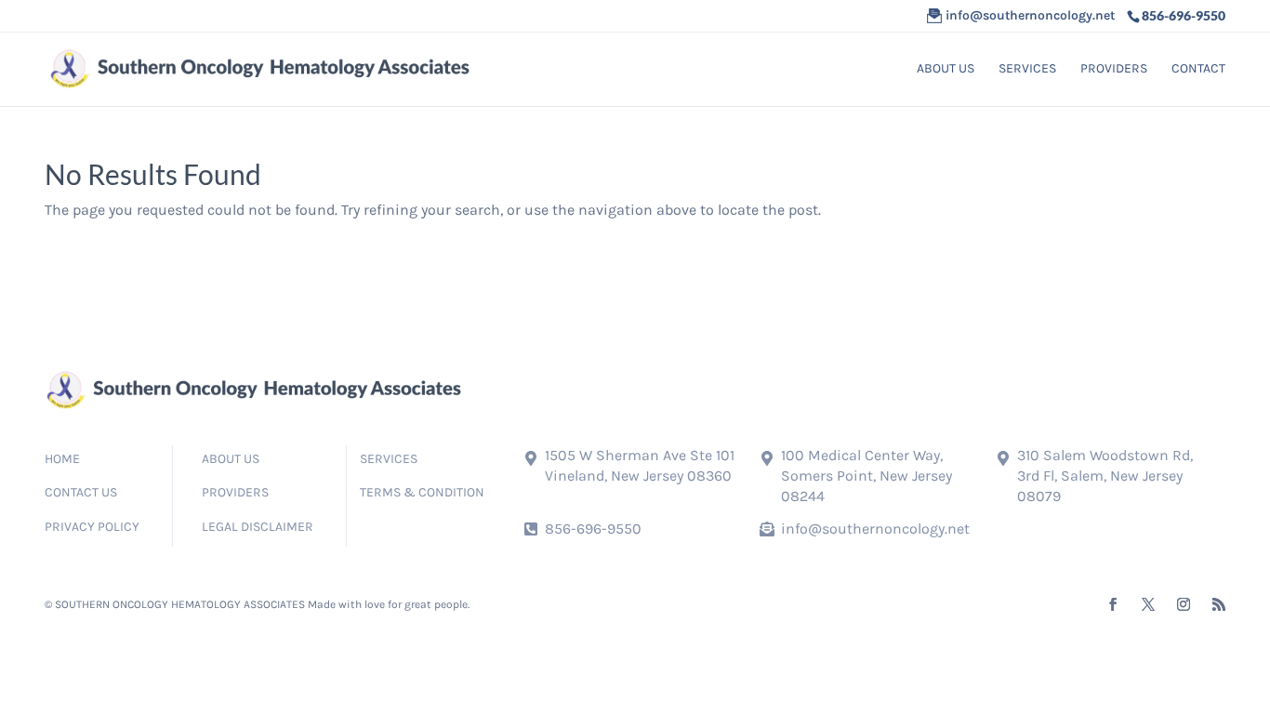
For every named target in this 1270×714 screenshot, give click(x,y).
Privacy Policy (92, 527)
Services (1027, 69)
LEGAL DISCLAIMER (257, 527)
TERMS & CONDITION (422, 492)
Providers (1113, 69)
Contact (1198, 69)
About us (945, 69)
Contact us (81, 492)
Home (62, 459)
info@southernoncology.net (875, 528)
